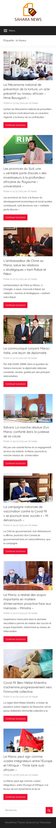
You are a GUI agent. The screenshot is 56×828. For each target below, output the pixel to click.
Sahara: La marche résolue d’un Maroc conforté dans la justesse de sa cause (26, 431)
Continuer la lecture (15, 125)
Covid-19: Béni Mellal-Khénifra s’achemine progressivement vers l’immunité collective (27, 687)
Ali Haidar (33, 103)
